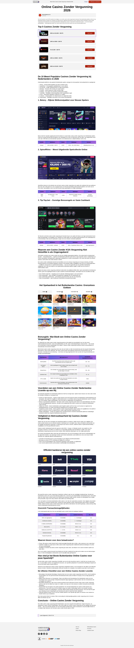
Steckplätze (88, 291)
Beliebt (44, 291)
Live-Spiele (59, 291)
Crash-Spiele (73, 291)
